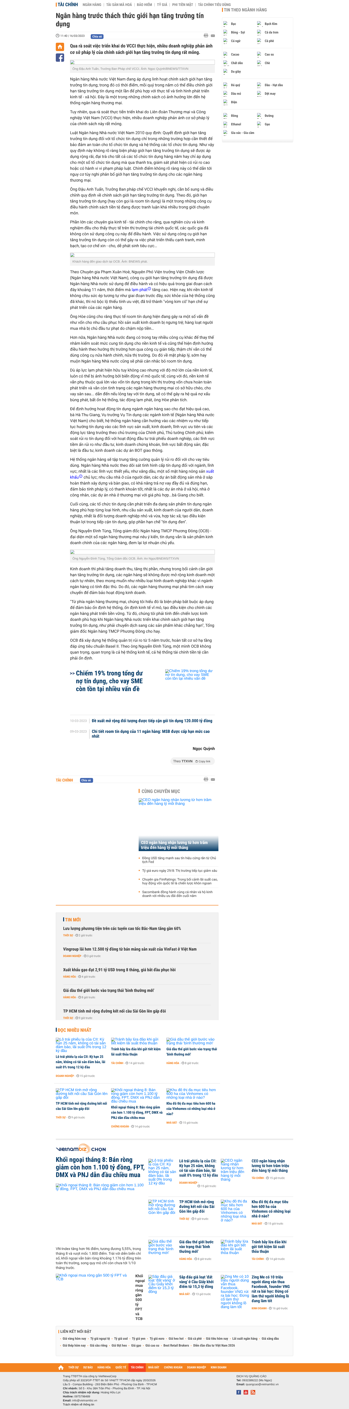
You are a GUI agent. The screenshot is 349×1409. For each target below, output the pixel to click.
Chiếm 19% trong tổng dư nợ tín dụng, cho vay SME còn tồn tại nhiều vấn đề (109, 681)
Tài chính (68, 4)
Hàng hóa (69, 976)
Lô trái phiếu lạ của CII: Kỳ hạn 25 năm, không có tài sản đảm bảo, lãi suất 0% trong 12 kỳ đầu (80, 1062)
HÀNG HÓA (104, 1367)
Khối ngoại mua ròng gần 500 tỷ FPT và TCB (140, 1297)
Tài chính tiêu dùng (214, 5)
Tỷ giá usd (121, 1338)
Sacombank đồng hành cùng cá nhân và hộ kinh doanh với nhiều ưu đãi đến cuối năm (177, 894)
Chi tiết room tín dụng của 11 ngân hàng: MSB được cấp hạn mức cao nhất (151, 734)
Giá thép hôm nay (74, 1345)
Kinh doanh (259, 1308)
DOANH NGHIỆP (196, 1367)
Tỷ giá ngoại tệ (100, 1338)
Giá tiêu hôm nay (217, 1338)
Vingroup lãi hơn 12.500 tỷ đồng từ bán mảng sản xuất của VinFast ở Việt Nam (130, 949)
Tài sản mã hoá (119, 5)
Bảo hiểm (144, 5)
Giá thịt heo (119, 1345)
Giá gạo (136, 1345)
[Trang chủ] (60, 47)
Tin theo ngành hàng (245, 10)
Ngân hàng (92, 5)
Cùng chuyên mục (161, 791)
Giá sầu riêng (98, 1345)
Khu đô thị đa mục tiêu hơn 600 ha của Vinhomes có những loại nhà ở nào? (190, 1108)
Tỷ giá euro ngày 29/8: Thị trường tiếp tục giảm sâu (179, 871)
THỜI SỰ (73, 1367)
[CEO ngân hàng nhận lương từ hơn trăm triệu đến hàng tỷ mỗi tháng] (178, 824)
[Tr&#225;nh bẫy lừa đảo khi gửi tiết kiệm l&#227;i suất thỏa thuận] (137, 1041)
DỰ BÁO (88, 1367)
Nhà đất (171, 1122)
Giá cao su (152, 1345)
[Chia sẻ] (60, 57)
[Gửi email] (213, 35)
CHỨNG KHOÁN (173, 1367)
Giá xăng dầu (270, 1338)
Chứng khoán (120, 1126)
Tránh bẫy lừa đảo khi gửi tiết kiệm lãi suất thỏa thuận (136, 1051)
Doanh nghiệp (72, 956)
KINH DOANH (218, 1367)
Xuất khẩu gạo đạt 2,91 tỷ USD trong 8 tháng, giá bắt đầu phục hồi (119, 969)
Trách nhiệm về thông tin (78, 1404)
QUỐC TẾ (120, 1367)
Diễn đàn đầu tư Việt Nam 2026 (214, 1345)
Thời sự (68, 935)
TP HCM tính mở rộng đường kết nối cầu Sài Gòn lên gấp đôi (114, 1011)
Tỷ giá (162, 5)
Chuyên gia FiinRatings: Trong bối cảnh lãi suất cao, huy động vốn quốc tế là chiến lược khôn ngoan (180, 881)
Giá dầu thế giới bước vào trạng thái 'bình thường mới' (108, 990)
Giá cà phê (195, 1338)
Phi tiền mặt (182, 5)
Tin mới (73, 920)
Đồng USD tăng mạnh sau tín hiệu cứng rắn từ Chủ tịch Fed (179, 860)
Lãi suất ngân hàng (244, 1338)
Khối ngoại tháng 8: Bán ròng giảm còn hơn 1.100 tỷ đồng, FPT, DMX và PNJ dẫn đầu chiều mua (137, 1112)
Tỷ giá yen (139, 1338)
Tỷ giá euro (157, 1338)
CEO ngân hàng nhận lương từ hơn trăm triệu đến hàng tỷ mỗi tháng (174, 845)
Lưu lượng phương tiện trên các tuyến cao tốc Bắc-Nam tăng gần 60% (122, 928)
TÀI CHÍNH (137, 1367)
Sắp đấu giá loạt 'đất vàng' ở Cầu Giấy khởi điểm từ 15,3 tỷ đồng (196, 1282)
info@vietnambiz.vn (84, 1400)
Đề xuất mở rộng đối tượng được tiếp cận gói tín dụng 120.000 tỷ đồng (152, 721)
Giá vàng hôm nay (74, 1338)
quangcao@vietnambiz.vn (262, 1384)
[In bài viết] (207, 35)
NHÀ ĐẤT (153, 1367)
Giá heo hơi (176, 1338)
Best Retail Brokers (176, 1345)
